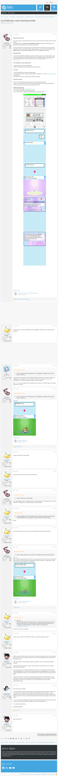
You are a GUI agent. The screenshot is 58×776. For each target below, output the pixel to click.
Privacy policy (37, 774)
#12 (55, 633)
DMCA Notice (45, 774)
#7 (55, 490)
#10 (55, 547)
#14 (55, 685)
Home (53, 774)
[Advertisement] (29, 28)
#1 (55, 34)
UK (10, 698)
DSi (41, 73)
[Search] (55, 2)
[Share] (53, 34)
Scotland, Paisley (7, 340)
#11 (55, 612)
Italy (10, 48)
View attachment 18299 (22, 626)
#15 (55, 715)
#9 (55, 527)
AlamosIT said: (17, 513)
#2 (55, 326)
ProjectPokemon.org (29, 89)
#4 (55, 388)
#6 (55, 471)
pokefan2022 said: (18, 370)
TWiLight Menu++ (50, 73)
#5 (55, 451)
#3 (55, 365)
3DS (43, 73)
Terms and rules (29, 774)
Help (50, 774)
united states (8, 667)
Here (16, 383)
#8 (55, 508)
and (22, 299)
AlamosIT (4, 23)
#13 (55, 652)
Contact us (22, 774)
